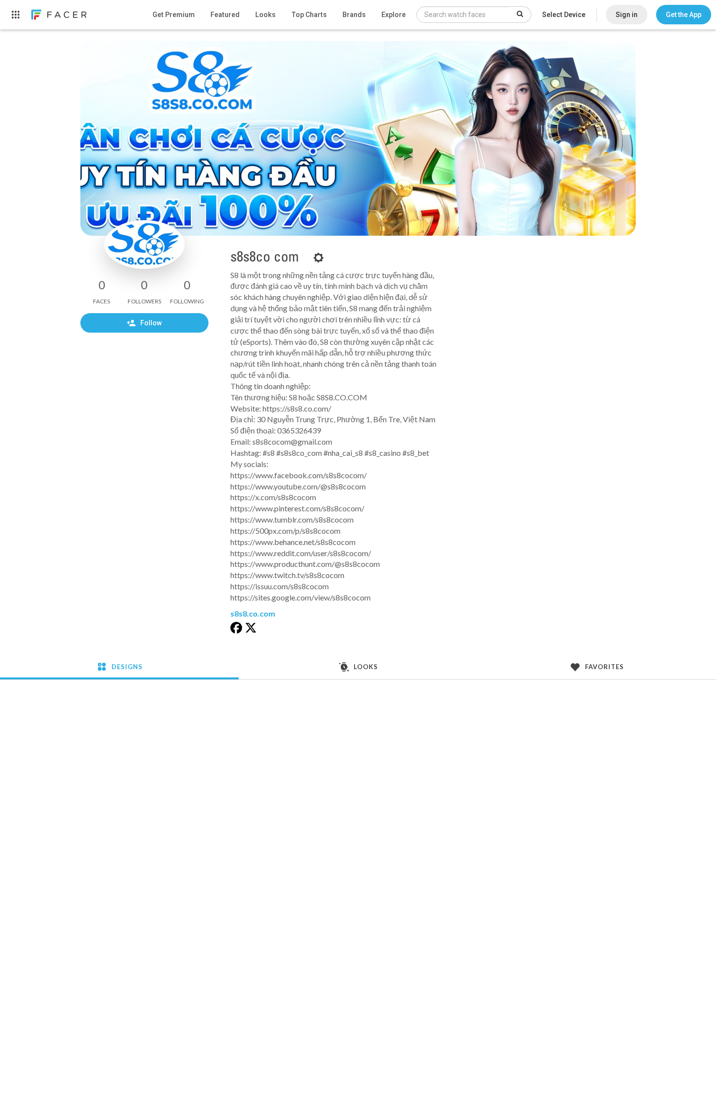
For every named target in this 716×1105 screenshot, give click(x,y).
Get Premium (173, 15)
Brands (354, 15)
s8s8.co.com (252, 613)
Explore (393, 15)
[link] (58, 14)
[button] (683, 15)
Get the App (683, 15)
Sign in (627, 15)
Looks (265, 15)
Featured (225, 15)
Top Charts (309, 15)
